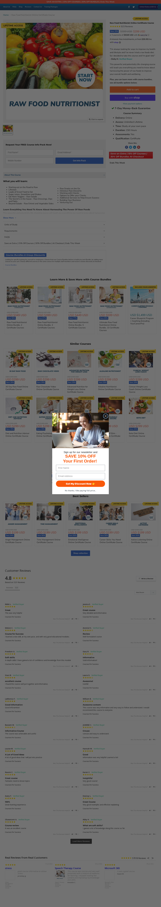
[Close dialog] (105, 416)
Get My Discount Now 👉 (80, 484)
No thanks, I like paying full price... (80, 490)
